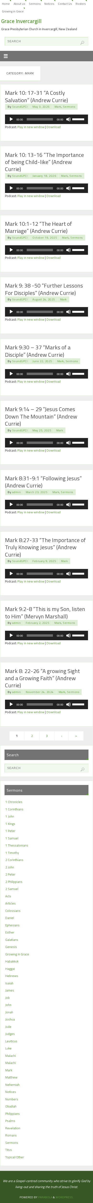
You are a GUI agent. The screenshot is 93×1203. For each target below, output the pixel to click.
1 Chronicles (13, 801)
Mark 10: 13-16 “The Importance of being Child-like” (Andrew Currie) (44, 161)
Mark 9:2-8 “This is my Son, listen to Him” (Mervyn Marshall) (45, 612)
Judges (10, 1033)
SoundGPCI (20, 106)
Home (6, 3)
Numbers (11, 1099)
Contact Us (65, 3)
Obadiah (10, 1106)
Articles (10, 903)
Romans (11, 1135)
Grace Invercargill (21, 21)
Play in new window (30, 127)
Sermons (35, 3)
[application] (46, 119)
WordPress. (64, 1197)
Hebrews (11, 975)
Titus (8, 1149)
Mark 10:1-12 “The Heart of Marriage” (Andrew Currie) (38, 227)
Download (53, 127)
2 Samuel (11, 888)
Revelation (12, 1128)
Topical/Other (14, 1157)
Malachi (10, 1055)
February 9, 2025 (44, 561)
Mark (58, 106)
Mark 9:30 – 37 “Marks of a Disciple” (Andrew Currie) (38, 351)
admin (16, 492)
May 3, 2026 (41, 106)
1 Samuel (11, 838)
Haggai (10, 968)
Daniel (9, 917)
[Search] (82, 42)
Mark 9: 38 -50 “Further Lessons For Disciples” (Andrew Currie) (44, 289)
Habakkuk (11, 961)
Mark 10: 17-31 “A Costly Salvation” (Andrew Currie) (36, 96)
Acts (8, 896)
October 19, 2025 (44, 237)
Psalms (10, 1120)
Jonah (9, 1012)
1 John (9, 816)
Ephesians (12, 925)
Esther (9, 932)
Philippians (12, 1113)
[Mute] (68, 119)
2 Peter (10, 874)
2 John (9, 867)
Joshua (10, 1019)
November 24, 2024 (40, 692)
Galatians (11, 939)
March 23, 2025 (36, 492)
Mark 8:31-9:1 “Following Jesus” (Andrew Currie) (43, 482)
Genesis (11, 946)
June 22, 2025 (42, 361)
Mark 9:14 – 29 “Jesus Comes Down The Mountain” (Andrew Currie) (41, 416)
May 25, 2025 (41, 430)
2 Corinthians (14, 859)
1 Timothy (12, 852)
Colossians (13, 910)
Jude (8, 1026)
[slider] (79, 119)
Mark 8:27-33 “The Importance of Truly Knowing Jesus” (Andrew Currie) (45, 547)
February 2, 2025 (37, 623)
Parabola (45, 1197)
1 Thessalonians (16, 845)
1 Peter (10, 830)
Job (7, 997)
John (8, 1004)
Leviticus (11, 1041)
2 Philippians (13, 881)
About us (19, 3)
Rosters (81, 3)
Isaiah (9, 983)
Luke (8, 1048)
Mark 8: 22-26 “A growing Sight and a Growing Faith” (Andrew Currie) (42, 678)
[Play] (11, 119)
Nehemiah (12, 1084)
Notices (49, 3)
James (9, 990)
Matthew (11, 1077)
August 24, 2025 (43, 299)
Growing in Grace (13, 11)
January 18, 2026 (44, 175)
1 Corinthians (14, 809)
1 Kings (10, 823)
